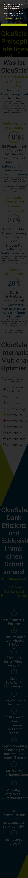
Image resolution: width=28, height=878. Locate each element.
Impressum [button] (8, 18)
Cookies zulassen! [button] (14, 25)
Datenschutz (18, 18)
